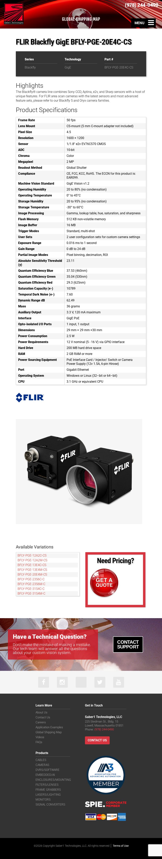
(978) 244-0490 (104, 729)
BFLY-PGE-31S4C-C (31, 589)
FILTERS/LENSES (47, 785)
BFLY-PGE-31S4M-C (31, 593)
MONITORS (43, 799)
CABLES (41, 760)
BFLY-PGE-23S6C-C (31, 579)
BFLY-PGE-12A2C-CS (32, 555)
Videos (40, 737)
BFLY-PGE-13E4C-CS (32, 565)
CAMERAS (42, 765)
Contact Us (43, 717)
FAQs (39, 742)
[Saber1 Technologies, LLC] (14, 13)
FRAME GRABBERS (48, 789)
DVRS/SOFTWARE (47, 770)
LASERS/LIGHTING (48, 794)
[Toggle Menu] (143, 22)
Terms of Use (121, 845)
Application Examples (49, 727)
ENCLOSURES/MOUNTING (53, 780)
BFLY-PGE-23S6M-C (31, 584)
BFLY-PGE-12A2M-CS (32, 560)
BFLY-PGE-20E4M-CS (32, 574)
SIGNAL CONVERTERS (50, 804)
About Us (41, 712)
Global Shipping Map (49, 732)
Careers (41, 722)
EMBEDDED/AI (45, 775)
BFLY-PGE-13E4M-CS (32, 570)
